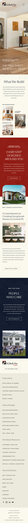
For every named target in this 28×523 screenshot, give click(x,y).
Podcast (5, 490)
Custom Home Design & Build (13, 391)
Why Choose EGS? (9, 475)
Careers (5, 494)
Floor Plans (7, 394)
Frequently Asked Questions (13, 460)
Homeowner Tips (8, 456)
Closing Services (9, 452)
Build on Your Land (10, 414)
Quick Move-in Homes (10, 383)
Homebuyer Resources (11, 439)
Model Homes (7, 398)
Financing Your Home (10, 448)
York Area (6, 429)
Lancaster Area (8, 418)
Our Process (7, 479)
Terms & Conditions (14, 517)
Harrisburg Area (9, 421)
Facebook (3, 502)
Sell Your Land (8, 433)
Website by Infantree (14, 512)
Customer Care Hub (10, 444)
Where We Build (8, 405)
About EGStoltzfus (9, 470)
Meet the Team (7, 483)
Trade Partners (8, 498)
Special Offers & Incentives (13, 464)
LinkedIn (9, 502)
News (4, 487)
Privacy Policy (14, 515)
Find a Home (7, 378)
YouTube (13, 502)
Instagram (6, 502)
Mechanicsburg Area (10, 425)
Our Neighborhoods (10, 387)
